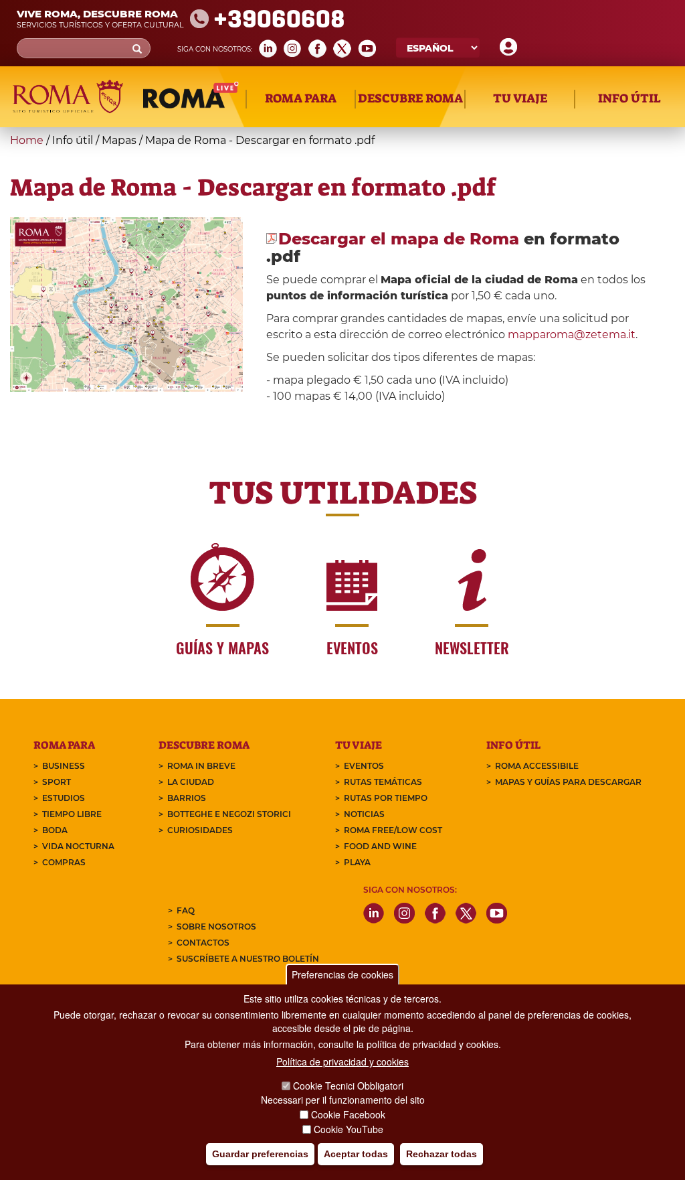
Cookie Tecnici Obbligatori (348, 1085)
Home (26, 140)
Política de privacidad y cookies (342, 1061)
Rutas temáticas (383, 782)
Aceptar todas (356, 1154)
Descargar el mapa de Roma (398, 238)
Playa (357, 862)
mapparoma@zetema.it (571, 334)
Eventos (364, 766)
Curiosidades (200, 830)
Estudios (63, 798)
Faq (186, 910)
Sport (56, 782)
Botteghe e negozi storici (229, 814)
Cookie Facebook (348, 1114)
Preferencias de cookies (342, 974)
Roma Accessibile (537, 766)
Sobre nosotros (216, 926)
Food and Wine (380, 846)
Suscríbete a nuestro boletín (248, 959)
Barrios (186, 798)
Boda (55, 830)
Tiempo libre (72, 814)
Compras (64, 862)
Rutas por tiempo (385, 798)
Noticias (364, 814)
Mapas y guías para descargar (568, 782)
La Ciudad (190, 782)
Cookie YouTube (348, 1129)
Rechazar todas (441, 1154)
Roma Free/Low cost (393, 830)
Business (63, 766)
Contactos (203, 943)
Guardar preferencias (260, 1154)
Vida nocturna (78, 846)
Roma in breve (201, 766)
